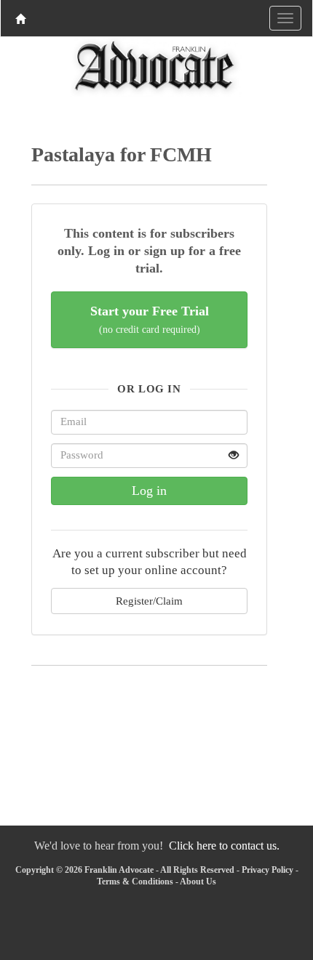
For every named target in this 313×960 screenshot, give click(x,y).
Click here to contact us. (224, 845)
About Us (198, 881)
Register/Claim (149, 600)
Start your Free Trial (149, 319)
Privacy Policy (267, 870)
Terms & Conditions (135, 881)
